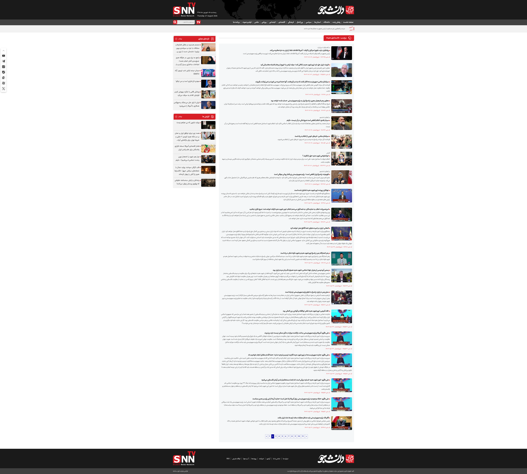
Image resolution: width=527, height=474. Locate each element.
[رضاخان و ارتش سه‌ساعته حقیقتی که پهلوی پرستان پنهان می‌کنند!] (208, 183)
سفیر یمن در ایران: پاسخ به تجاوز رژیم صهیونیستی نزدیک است (307, 292)
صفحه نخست (348, 22)
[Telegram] (4, 61)
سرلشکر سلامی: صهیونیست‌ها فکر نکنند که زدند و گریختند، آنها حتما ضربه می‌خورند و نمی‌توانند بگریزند (292, 82)
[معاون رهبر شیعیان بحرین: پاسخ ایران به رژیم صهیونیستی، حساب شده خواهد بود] (341, 106)
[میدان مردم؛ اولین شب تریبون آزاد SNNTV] (208, 73)
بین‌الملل (300, 22)
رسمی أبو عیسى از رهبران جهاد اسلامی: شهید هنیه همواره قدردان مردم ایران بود (301, 270)
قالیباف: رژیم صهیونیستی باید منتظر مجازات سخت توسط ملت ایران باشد (303, 418)
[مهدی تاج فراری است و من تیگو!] (208, 84)
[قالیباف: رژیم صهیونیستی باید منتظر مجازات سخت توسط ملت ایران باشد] (341, 423)
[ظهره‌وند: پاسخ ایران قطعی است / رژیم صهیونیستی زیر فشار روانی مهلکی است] (341, 177)
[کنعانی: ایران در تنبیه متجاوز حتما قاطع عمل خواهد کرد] (341, 233)
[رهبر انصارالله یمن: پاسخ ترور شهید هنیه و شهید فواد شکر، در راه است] (341, 258)
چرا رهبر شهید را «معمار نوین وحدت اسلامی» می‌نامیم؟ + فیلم (187, 158)
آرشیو (268, 458)
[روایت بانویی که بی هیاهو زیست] (208, 125)
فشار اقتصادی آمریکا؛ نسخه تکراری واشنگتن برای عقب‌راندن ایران (187, 148)
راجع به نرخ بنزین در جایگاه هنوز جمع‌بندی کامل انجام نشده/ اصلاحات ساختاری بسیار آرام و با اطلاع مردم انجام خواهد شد (187, 61)
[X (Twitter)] (4, 88)
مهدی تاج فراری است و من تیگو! (187, 81)
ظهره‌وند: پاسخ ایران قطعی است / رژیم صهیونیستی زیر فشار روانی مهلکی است (301, 174)
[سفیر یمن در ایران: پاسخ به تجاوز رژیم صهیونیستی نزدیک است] (341, 297)
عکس (256, 22)
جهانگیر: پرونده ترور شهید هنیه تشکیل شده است (311, 190)
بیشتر (178, 39)
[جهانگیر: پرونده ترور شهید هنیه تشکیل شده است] (341, 195)
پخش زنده (336, 22)
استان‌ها (317, 22)
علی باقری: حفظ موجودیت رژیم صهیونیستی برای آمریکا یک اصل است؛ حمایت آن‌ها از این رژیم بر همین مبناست (291, 399)
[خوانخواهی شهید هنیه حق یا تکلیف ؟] (341, 158)
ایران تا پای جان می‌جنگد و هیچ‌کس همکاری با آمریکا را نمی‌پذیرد (186, 104)
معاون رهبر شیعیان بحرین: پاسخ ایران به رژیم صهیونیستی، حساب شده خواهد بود (300, 100)
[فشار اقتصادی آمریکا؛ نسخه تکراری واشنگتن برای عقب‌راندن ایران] (208, 149)
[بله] (4, 72)
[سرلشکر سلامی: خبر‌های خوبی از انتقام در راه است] (341, 141)
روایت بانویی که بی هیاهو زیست (187, 122)
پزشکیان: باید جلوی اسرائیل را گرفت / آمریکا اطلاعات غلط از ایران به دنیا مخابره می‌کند (299, 50)
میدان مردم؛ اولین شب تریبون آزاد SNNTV (187, 72)
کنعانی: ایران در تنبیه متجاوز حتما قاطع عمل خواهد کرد (309, 228)
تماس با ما (276, 458)
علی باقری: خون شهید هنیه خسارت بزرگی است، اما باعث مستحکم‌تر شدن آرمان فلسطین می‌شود (295, 380)
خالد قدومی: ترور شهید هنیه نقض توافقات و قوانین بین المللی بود (306, 311)
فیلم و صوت (247, 22)
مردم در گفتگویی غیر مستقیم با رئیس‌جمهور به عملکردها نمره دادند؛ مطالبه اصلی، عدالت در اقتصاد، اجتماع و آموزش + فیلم (307, 28)
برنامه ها (236, 22)
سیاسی (309, 22)
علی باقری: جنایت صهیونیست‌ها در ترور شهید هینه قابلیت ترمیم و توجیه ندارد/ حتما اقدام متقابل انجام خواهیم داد (288, 355)
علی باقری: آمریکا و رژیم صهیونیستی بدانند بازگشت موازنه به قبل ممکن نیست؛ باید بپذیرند (296, 333)
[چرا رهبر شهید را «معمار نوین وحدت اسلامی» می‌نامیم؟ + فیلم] (208, 159)
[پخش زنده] (198, 22)
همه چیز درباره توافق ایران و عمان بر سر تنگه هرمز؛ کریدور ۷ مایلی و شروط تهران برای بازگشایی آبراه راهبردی (187, 137)
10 (299, 436)
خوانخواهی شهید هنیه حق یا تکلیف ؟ (315, 156)
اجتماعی (272, 22)
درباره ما (285, 458)
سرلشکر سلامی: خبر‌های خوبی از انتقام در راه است (312, 136)
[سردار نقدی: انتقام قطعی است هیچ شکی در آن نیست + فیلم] (341, 123)
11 (303, 436)
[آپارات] (4, 83)
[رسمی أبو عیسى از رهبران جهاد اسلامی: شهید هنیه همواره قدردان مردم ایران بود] (341, 275)
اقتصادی (281, 22)
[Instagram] (4, 66)
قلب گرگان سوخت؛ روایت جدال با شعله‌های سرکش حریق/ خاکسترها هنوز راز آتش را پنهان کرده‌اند (187, 171)
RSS (228, 458)
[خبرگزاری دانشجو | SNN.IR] (336, 10)
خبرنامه (261, 458)
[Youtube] (4, 55)
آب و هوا (246, 458)
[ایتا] (4, 77)
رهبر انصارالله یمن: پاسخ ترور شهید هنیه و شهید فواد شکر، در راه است (305, 253)
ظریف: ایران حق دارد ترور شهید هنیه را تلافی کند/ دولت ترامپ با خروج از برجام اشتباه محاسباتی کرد (295, 65)
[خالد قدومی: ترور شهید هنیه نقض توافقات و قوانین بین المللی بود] (341, 316)
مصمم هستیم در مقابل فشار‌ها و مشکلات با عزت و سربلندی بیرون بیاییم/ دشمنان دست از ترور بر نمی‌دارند (187, 48)
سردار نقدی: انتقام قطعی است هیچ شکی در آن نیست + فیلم (308, 120)
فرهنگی (291, 22)
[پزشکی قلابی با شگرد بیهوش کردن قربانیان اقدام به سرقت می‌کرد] (208, 94)
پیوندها (253, 458)
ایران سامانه (176, 471)
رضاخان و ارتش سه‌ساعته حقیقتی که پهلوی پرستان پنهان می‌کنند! (187, 182)
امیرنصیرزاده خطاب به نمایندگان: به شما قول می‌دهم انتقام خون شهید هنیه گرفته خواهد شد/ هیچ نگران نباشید (289, 209)
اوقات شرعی (236, 458)
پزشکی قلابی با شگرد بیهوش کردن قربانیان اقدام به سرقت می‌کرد (186, 93)
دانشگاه (326, 22)
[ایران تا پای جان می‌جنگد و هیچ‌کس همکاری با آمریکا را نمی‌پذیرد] (208, 105)
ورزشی (264, 22)
